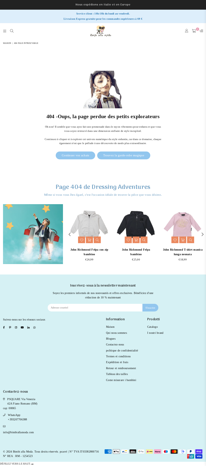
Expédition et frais (117, 362)
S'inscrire (150, 307)
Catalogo (152, 326)
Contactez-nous (115, 344)
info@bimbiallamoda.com (18, 432)
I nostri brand (155, 332)
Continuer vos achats (75, 155)
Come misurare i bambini (121, 380)
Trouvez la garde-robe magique (123, 155)
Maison (7, 43)
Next (202, 234)
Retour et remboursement (121, 368)
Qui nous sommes (116, 332)
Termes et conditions (118, 356)
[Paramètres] (200, 31)
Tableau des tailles (117, 374)
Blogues (110, 338)
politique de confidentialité (122, 350)
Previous (69, 234)
